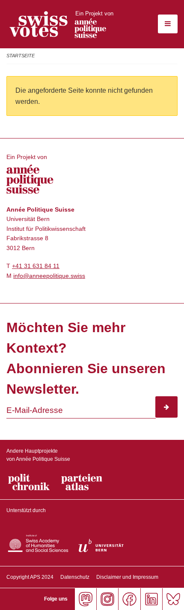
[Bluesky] (173, 599)
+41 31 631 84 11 (35, 265)
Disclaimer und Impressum (127, 577)
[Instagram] (107, 599)
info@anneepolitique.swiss (49, 275)
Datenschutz (74, 577)
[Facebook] (129, 599)
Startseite (20, 55)
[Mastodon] (85, 599)
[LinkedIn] (151, 599)
